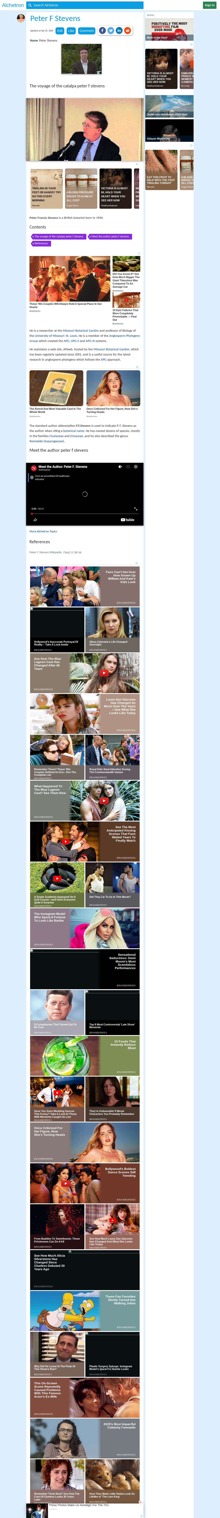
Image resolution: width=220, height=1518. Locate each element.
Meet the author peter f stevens (110, 236)
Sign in (210, 5)
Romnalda (36, 441)
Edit (60, 31)
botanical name (73, 431)
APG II (75, 341)
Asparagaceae (53, 441)
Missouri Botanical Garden (81, 330)
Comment (87, 31)
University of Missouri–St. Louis (56, 336)
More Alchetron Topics (43, 531)
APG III (90, 341)
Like (71, 31)
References (41, 243)
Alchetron (13, 5)
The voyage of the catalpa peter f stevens (59, 236)
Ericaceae (76, 436)
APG (66, 341)
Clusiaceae (56, 436)
